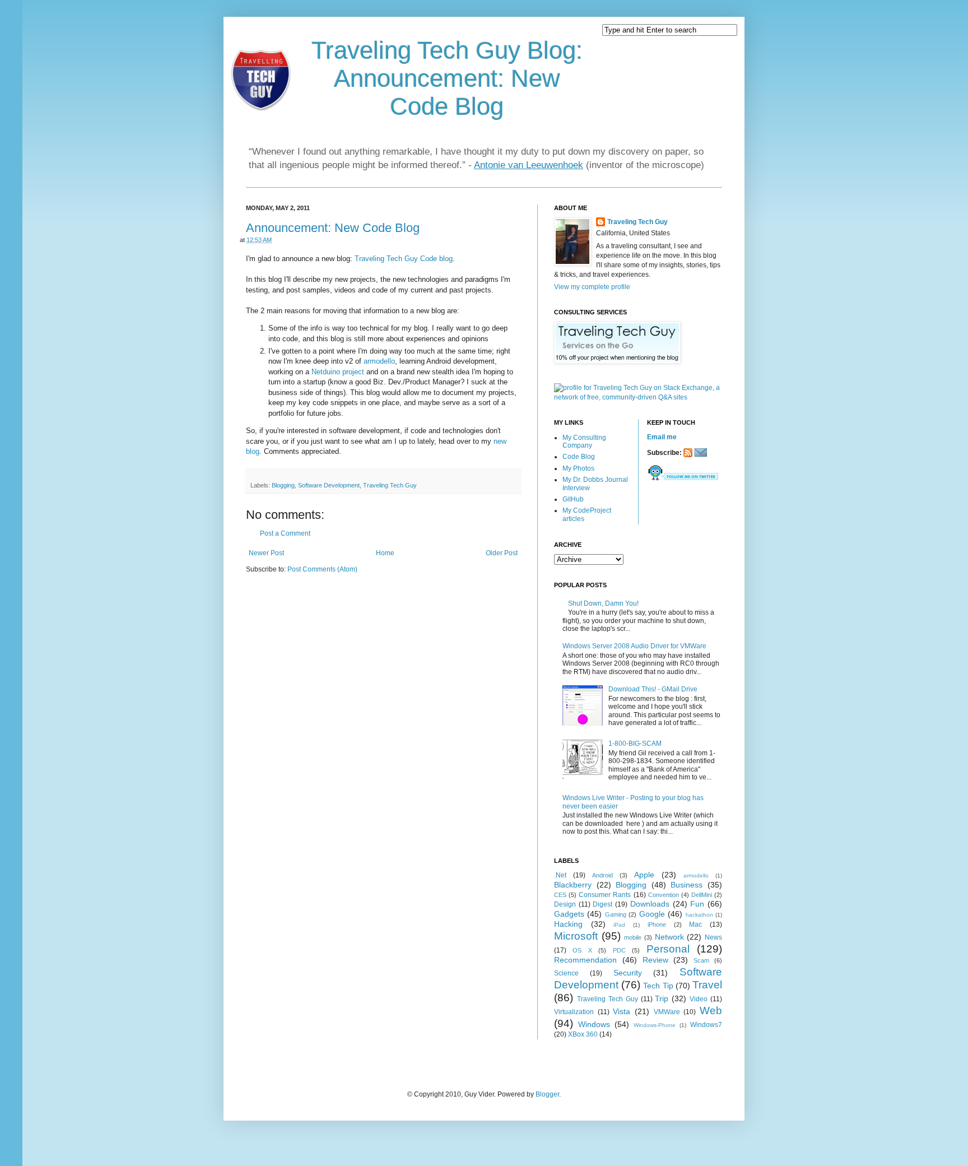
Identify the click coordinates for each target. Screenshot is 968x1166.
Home (385, 553)
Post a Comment (285, 533)
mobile (632, 937)
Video (699, 999)
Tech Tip (658, 985)
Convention (663, 894)
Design (565, 904)
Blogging (283, 485)
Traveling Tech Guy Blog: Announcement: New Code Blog (447, 78)
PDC (619, 950)
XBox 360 (583, 1034)
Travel (707, 985)
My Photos (578, 468)
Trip (661, 998)
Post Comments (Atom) (322, 569)
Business (686, 884)
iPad (619, 925)
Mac (695, 924)
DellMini (701, 894)
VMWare (667, 1012)
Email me (662, 437)
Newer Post (266, 553)
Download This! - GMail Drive (652, 689)
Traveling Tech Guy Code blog (404, 258)
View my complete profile (592, 287)
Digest (602, 904)
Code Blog (578, 457)
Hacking (568, 923)
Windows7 (706, 1025)
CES (560, 894)
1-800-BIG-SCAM (635, 743)
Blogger (547, 1094)
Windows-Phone (655, 1025)
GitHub (573, 499)
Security (627, 972)
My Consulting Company (584, 441)
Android (602, 875)
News (713, 937)
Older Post (502, 553)
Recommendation (585, 959)
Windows (594, 1024)
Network (669, 936)
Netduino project (337, 372)
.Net (560, 875)
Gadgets (569, 913)
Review (655, 959)
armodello (379, 361)
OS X (582, 950)
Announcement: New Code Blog (333, 228)
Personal (668, 949)
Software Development (329, 485)
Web (711, 1010)
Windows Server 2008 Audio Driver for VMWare (634, 646)
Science (566, 973)
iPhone (657, 924)
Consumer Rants (605, 895)
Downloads (649, 903)
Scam (701, 960)
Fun (697, 903)
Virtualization (574, 1012)
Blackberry (573, 884)
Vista (621, 1011)
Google (652, 913)
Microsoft (576, 936)
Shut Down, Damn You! (603, 603)
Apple (644, 874)
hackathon (699, 915)
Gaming (615, 914)
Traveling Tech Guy (390, 485)
